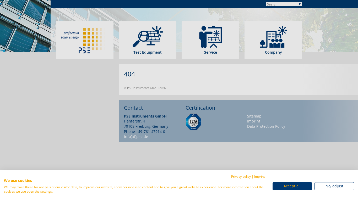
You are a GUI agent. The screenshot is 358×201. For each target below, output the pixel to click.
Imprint (259, 176)
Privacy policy (241, 176)
